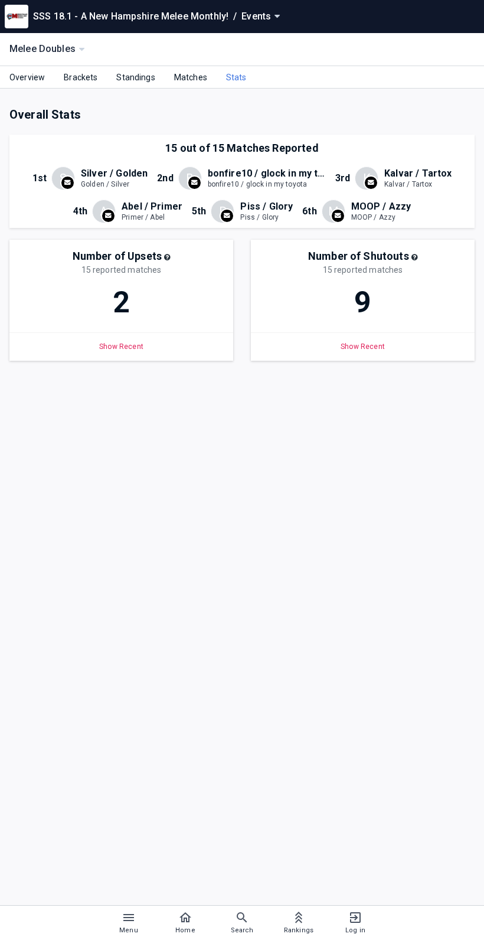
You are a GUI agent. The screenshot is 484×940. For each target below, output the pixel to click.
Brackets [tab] (80, 77)
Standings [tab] (135, 77)
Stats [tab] (236, 77)
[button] (167, 257)
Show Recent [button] (121, 346)
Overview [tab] (27, 77)
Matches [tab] (190, 77)
